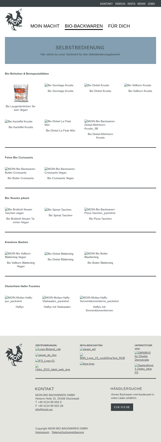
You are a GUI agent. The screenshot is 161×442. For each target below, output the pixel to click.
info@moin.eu (44, 409)
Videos (120, 3)
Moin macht (44, 26)
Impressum (42, 432)
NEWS (141, 3)
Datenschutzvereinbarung (68, 432)
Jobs (151, 3)
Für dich (119, 26)
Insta (131, 3)
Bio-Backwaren (84, 26)
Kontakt (106, 3)
